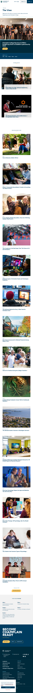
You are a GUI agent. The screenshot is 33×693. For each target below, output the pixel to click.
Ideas (3, 56)
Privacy (19, 679)
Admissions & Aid (6, 663)
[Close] (15, 681)
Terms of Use (20, 677)
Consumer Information (21, 674)
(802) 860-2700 (16, 654)
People (9, 56)
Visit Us (13, 641)
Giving (19, 665)
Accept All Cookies (8, 687)
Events (16, 56)
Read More (5, 48)
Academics (5, 661)
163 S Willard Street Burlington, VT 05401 (7, 655)
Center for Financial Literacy (7, 674)
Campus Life (5, 664)
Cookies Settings (8, 689)
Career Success (6, 666)
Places (13, 56)
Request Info (19, 641)
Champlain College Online (8, 668)
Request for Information (21, 668)
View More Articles (16, 590)
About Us (19, 662)
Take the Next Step (6, 637)
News (6, 56)
